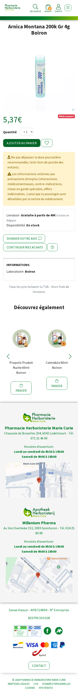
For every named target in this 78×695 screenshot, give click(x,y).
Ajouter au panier (22, 143)
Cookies (30, 687)
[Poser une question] (52, 247)
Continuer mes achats (25, 247)
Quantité (10, 132)
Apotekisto (46, 687)
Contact (39, 666)
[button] (8, 356)
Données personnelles (56, 683)
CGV (35, 683)
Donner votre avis (22, 238)
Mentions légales (19, 683)
